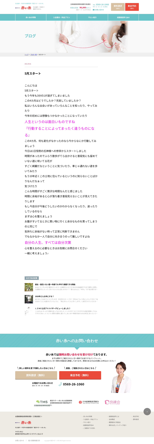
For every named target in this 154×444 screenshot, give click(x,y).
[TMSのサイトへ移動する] (53, 402)
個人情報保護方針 (34, 440)
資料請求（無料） (36, 375)
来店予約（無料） (80, 375)
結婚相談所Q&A (88, 425)
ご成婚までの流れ (89, 428)
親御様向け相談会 (115, 422)
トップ (26, 54)
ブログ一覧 (33, 54)
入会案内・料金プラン (61, 17)
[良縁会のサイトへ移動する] (112, 402)
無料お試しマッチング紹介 (117, 425)
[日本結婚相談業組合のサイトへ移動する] (88, 402)
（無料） (118, 6)
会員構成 (112, 419)
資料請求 (136, 419)
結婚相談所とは (114, 416)
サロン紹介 (92, 17)
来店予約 (136, 416)
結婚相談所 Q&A (123, 17)
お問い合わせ (99, 10)
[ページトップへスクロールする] (147, 411)
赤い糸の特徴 (31, 17)
